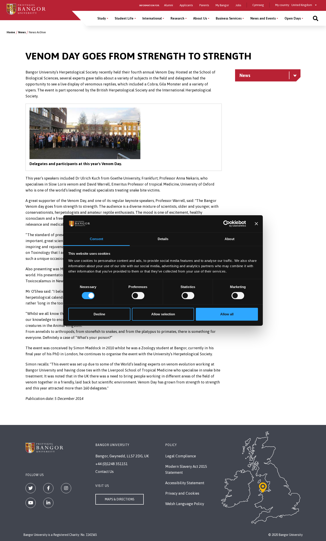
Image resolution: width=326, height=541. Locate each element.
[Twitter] (31, 488)
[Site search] (315, 18)
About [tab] (229, 239)
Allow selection (163, 314)
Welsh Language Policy (184, 504)
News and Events (263, 18)
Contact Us (104, 471)
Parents (204, 5)
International (152, 18)
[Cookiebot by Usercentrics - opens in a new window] (226, 223)
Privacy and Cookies (182, 493)
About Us (200, 18)
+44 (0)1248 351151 (111, 464)
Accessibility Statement (184, 483)
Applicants (186, 5)
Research (177, 18)
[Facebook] (48, 488)
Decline (99, 314)
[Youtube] (31, 503)
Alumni (168, 5)
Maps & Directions (119, 499)
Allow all (227, 314)
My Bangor (222, 5)
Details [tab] (163, 239)
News (22, 32)
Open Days (293, 18)
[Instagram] (66, 488)
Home (11, 32)
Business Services (229, 18)
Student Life (124, 18)
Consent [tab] (96, 239)
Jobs (238, 5)
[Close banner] (256, 223)
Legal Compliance (180, 456)
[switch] (138, 295)
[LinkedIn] (48, 503)
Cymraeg (258, 5)
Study (101, 18)
